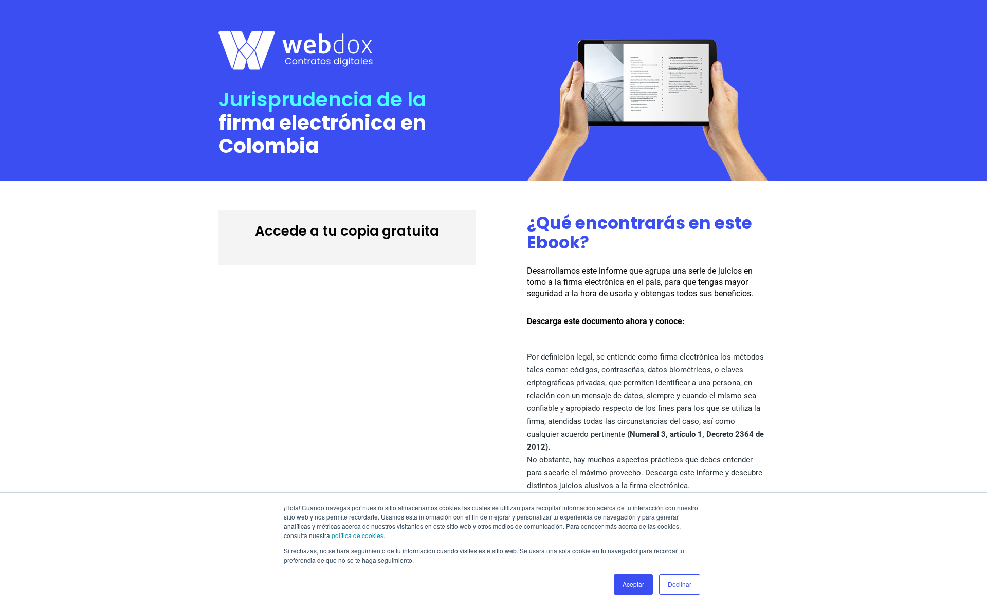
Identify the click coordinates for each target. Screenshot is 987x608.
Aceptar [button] (633, 584)
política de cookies (357, 535)
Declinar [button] (679, 584)
